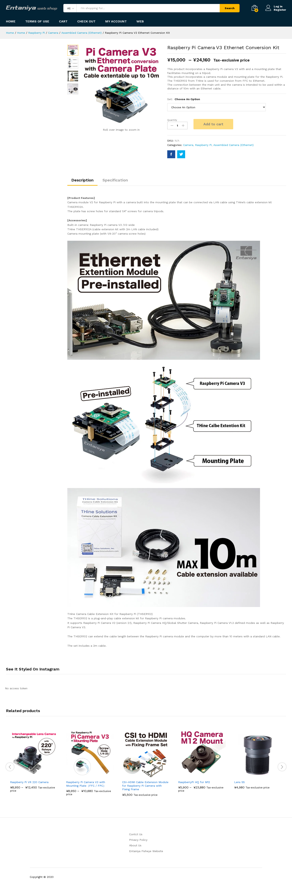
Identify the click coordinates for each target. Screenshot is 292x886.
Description (82, 180)
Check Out (86, 21)
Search (230, 8)
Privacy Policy (138, 839)
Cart (63, 21)
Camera (188, 145)
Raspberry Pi (203, 145)
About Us (135, 845)
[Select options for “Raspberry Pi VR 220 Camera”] (29, 775)
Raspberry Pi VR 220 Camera (29, 782)
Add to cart (213, 124)
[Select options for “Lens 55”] (253, 775)
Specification (115, 180)
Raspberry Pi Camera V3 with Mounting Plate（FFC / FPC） (86, 784)
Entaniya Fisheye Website (146, 851)
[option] (34, 764)
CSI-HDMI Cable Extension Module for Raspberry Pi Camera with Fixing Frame (145, 786)
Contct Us (135, 834)
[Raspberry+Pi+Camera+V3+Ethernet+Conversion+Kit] (181, 154)
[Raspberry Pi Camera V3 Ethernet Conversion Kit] (171, 154)
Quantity (172, 120)
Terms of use (37, 21)
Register (280, 9)
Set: (183, 99)
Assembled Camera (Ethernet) (233, 145)
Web (140, 21)
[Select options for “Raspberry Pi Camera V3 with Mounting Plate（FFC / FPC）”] (85, 775)
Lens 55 (239, 782)
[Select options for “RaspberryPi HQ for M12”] (197, 775)
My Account (116, 21)
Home (10, 21)
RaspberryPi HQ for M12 (194, 782)
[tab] (82, 182)
